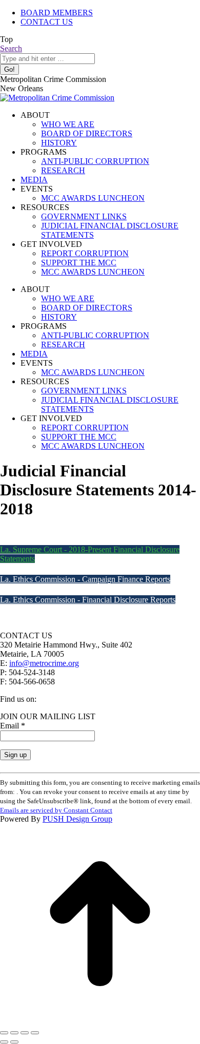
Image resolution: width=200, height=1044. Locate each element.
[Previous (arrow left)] (4, 1041)
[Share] (14, 1032)
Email (12, 725)
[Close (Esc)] (4, 1032)
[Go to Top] (100, 1020)
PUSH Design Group (77, 819)
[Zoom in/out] (35, 1032)
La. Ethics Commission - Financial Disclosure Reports (87, 599)
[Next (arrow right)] (14, 1041)
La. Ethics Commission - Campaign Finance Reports (85, 579)
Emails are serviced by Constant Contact (56, 810)
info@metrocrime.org (44, 663)
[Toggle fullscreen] (25, 1032)
